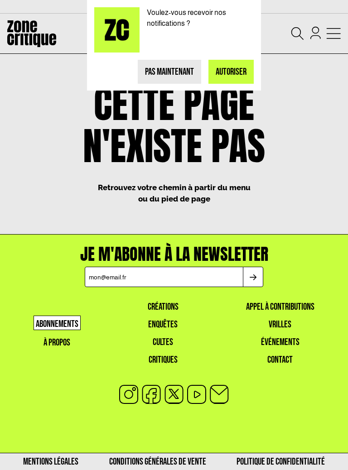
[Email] (219, 394)
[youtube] (196, 394)
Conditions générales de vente (157, 461)
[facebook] (151, 394)
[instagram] (128, 394)
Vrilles (280, 324)
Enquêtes (163, 324)
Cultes (163, 342)
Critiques (163, 360)
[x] (174, 394)
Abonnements (57, 324)
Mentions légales (50, 461)
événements (280, 342)
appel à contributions (280, 307)
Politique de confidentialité (281, 461)
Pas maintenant (169, 71)
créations (163, 307)
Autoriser (231, 71)
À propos (57, 342)
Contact (280, 360)
